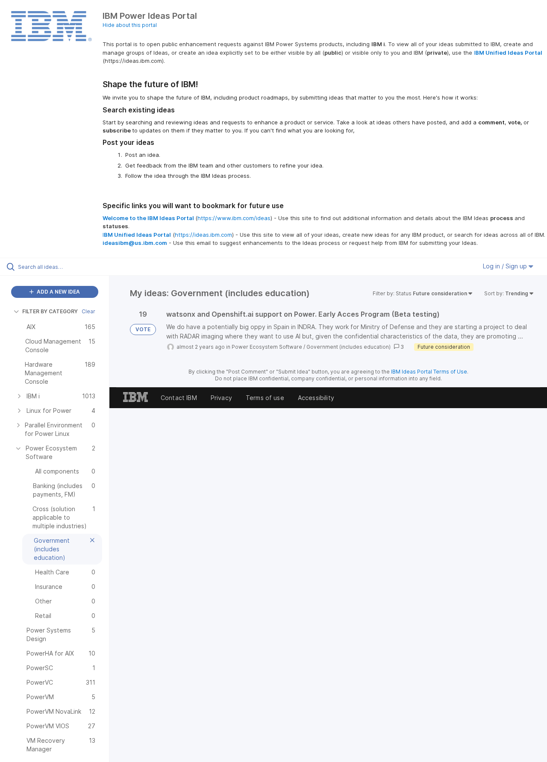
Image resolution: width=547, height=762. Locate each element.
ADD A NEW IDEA (57, 291)
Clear (88, 311)
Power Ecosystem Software (267, 347)
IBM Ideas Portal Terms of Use (429, 371)
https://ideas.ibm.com (203, 234)
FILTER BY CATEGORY (50, 311)
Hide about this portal (130, 25)
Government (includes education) (348, 347)
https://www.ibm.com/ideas (234, 218)
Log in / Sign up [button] (506, 266)
